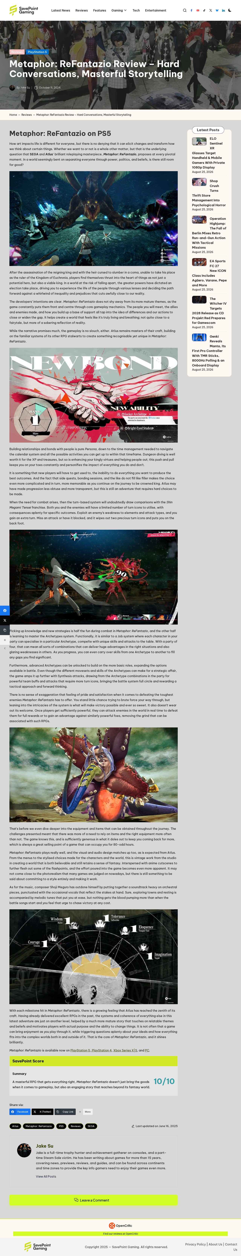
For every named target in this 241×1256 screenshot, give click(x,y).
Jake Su (44, 1146)
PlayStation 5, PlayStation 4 (91, 1050)
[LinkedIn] (223, 10)
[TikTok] (204, 10)
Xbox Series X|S (125, 1050)
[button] (46, 1176)
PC (147, 1050)
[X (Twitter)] (5, 620)
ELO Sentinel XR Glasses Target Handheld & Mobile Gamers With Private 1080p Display (208, 152)
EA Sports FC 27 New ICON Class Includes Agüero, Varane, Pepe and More (209, 273)
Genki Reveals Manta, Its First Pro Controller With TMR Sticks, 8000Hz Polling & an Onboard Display (209, 350)
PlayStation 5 (37, 52)
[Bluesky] (217, 10)
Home (13, 114)
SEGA (91, 1126)
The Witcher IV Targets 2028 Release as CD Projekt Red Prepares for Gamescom (209, 311)
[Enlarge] (173, 176)
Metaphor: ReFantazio (39, 1126)
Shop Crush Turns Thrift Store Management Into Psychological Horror (209, 193)
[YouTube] (198, 10)
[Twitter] (210, 10)
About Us (215, 1244)
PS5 (61, 1126)
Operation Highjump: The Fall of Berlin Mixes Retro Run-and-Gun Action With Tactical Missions (209, 233)
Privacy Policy (195, 1244)
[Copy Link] (5, 630)
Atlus (15, 1126)
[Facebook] (191, 10)
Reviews (17, 52)
